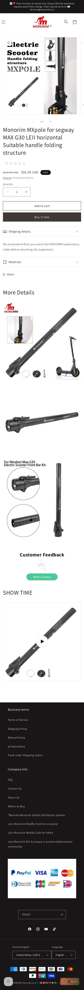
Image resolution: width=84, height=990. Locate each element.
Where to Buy (16, 806)
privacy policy (16, 746)
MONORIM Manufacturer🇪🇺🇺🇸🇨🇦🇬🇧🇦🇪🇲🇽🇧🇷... (35, 982)
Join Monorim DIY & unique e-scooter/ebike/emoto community (40, 844)
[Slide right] (50, 121)
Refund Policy (16, 737)
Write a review (42, 576)
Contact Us (15, 788)
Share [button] (10, 274)
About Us (14, 797)
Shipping (7, 177)
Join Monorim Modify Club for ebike (30, 832)
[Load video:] (42, 641)
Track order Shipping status (25, 755)
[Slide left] (33, 121)
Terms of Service (18, 720)
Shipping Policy (17, 729)
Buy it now (42, 217)
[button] (66, 22)
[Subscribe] (61, 914)
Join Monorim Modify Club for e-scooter (33, 824)
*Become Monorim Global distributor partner (36, 815)
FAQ (10, 779)
